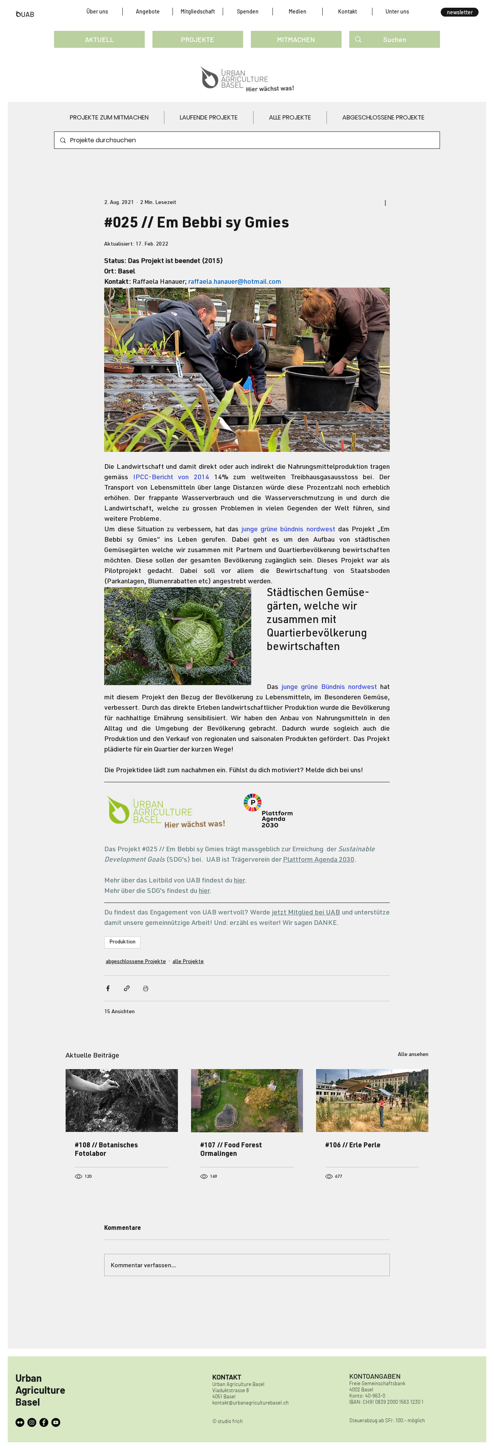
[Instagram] (31, 1422)
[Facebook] (43, 1422)
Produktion (122, 942)
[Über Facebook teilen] (108, 988)
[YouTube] (55, 1422)
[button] (97, 11)
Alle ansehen (413, 1055)
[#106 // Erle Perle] (372, 1100)
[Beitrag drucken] (145, 988)
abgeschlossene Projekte (136, 962)
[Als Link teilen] (126, 988)
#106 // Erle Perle (353, 1145)
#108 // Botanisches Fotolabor (106, 1150)
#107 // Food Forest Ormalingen (231, 1150)
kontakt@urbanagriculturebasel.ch (250, 1402)
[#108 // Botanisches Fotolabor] (122, 1100)
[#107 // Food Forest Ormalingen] (247, 1100)
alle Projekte (188, 962)
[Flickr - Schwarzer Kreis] (19, 1422)
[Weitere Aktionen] (385, 202)
